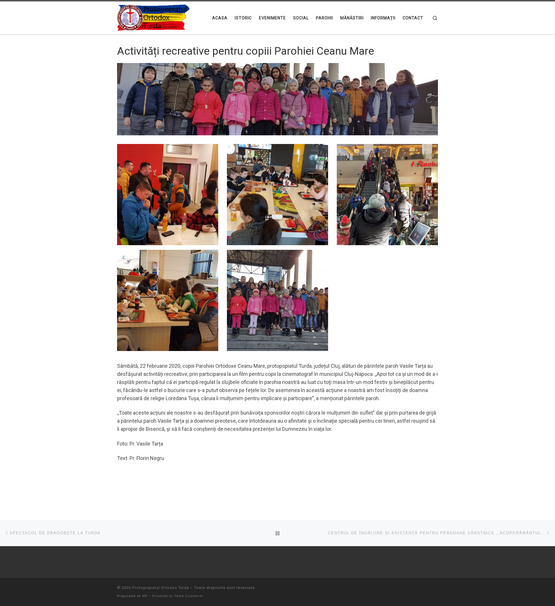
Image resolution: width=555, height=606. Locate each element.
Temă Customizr (188, 596)
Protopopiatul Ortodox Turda (160, 587)
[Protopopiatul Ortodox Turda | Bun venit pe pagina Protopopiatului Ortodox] (153, 17)
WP (145, 596)
